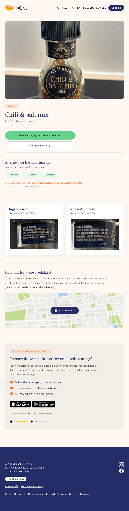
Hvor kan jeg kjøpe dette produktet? (40, 135)
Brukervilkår (11, 486)
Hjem (8, 494)
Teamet (73, 494)
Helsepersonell (94, 8)
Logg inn (116, 8)
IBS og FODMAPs (23, 494)
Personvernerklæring (32, 486)
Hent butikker (67, 310)
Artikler (63, 8)
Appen (76, 8)
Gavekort (85, 494)
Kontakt (50, 494)
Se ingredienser (38, 145)
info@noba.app (16, 479)
